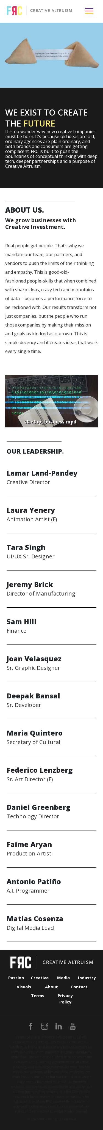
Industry (87, 977)
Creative (40, 977)
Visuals (24, 986)
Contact (79, 986)
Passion (16, 977)
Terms (37, 995)
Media (63, 977)
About (51, 986)
